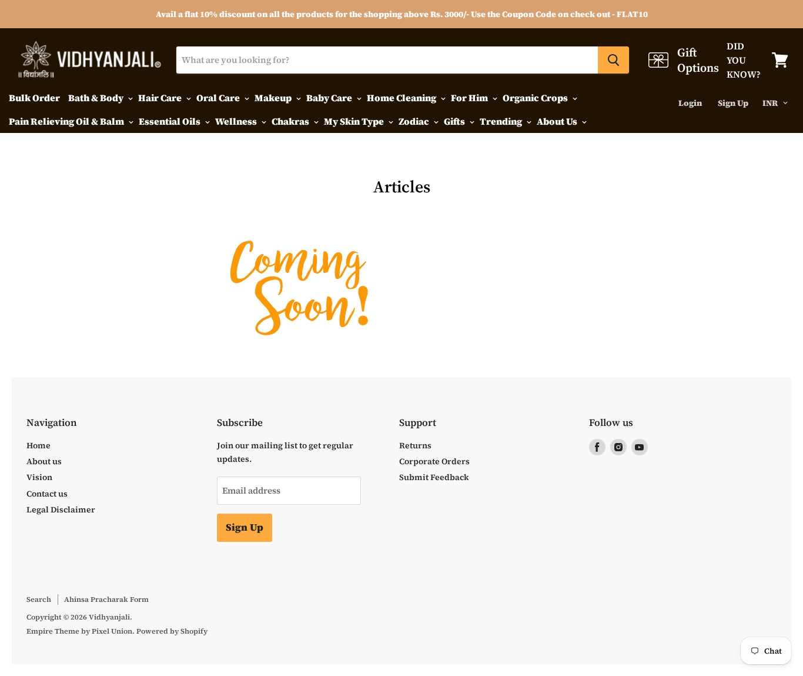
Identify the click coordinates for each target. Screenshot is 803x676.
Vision (39, 477)
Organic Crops (536, 97)
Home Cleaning (402, 97)
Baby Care (330, 97)
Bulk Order (34, 97)
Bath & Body (96, 97)
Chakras (291, 121)
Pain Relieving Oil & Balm (67, 121)
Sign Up (733, 103)
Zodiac (415, 121)
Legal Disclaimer (60, 509)
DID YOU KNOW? (735, 60)
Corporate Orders (434, 461)
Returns (415, 445)
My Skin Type (355, 121)
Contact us (47, 493)
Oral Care (219, 97)
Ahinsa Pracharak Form (106, 599)
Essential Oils (170, 121)
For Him (470, 97)
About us (44, 461)
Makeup (274, 97)
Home (38, 445)
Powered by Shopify (172, 631)
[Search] (613, 60)
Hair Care (160, 97)
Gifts (455, 121)
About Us (558, 121)
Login (690, 103)
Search (38, 599)
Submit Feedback (434, 477)
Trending (502, 121)
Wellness (237, 121)
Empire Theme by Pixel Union (79, 631)
